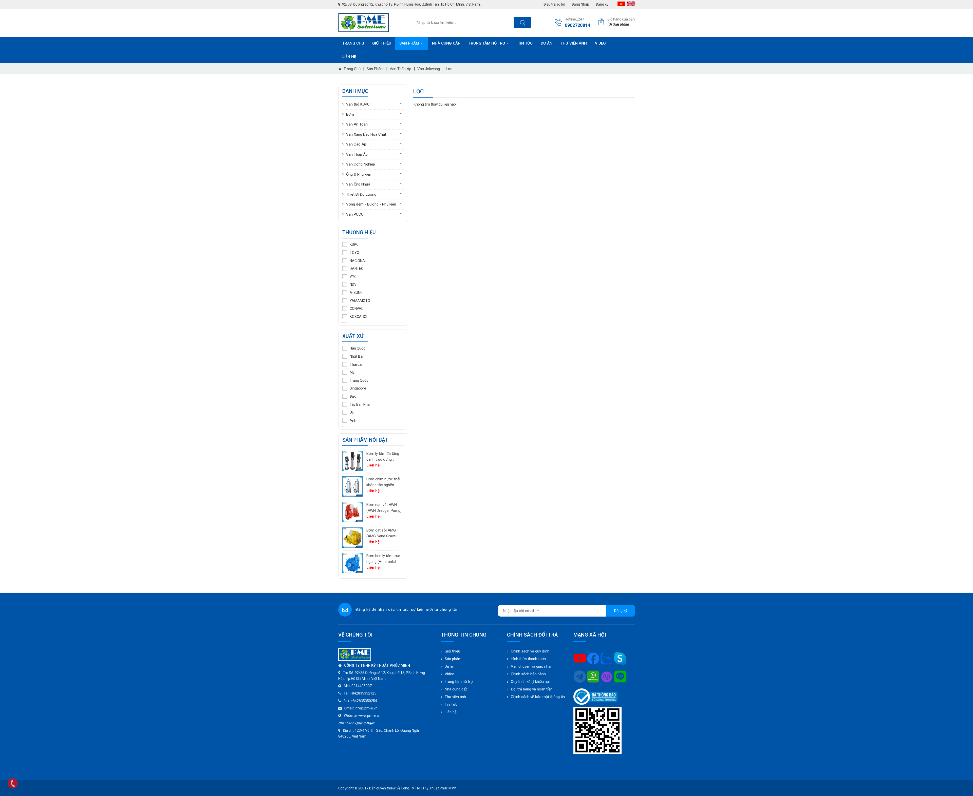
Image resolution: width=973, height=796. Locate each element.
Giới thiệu (381, 43)
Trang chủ (353, 43)
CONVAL (356, 309)
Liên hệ (349, 56)
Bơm (350, 114)
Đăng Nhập (580, 4)
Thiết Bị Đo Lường (361, 194)
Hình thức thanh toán (528, 659)
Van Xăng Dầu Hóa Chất (366, 134)
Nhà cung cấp (446, 43)
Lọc (449, 69)
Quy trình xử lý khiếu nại (530, 681)
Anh (353, 420)
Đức (353, 396)
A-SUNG (356, 293)
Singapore (358, 388)
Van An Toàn (357, 124)
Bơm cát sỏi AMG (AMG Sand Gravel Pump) (381, 533)
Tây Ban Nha (360, 404)
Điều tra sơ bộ (554, 4)
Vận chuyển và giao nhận (531, 666)
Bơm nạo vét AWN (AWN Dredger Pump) (384, 507)
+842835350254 (364, 701)
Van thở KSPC (358, 104)
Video (600, 43)
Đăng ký (602, 4)
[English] (631, 4)
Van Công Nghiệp (360, 164)
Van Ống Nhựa (358, 184)
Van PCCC (355, 214)
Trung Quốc (359, 380)
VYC (353, 277)
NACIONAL (358, 261)
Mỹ (352, 372)
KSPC (354, 244)
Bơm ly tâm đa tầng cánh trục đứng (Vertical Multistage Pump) (382, 456)
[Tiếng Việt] (621, 4)
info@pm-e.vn (366, 708)
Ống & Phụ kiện (358, 174)
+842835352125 (363, 693)
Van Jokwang (428, 69)
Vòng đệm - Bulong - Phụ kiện (371, 204)
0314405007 (361, 686)
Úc (352, 412)
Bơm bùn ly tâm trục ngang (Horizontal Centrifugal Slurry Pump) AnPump (383, 559)
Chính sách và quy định (530, 651)
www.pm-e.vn (369, 715)
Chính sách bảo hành (528, 674)
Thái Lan (356, 364)
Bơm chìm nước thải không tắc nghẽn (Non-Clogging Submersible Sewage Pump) (383, 482)
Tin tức (525, 43)
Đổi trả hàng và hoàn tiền (531, 689)
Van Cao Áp (356, 144)
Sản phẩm (409, 43)
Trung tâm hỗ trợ (487, 43)
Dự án (546, 43)
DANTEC (356, 269)
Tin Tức (451, 704)
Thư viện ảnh (573, 43)
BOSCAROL (359, 317)
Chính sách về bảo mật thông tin (538, 697)
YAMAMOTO (360, 301)
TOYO (354, 253)
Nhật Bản (357, 356)
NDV (353, 284)
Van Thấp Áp (400, 69)
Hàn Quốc (357, 348)
